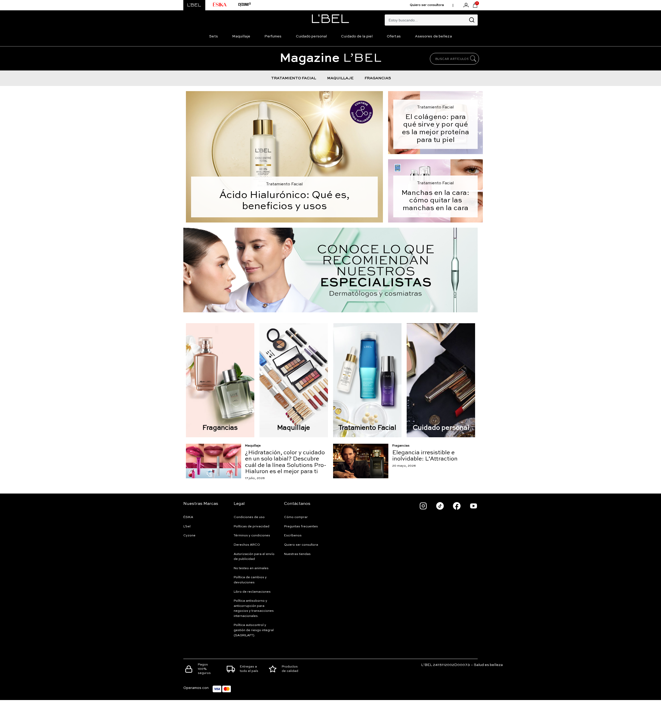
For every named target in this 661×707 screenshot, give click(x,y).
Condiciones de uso (249, 517)
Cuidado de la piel (357, 36)
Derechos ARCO (247, 544)
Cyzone (189, 535)
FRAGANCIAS (378, 78)
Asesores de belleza (433, 36)
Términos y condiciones (252, 535)
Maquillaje (241, 36)
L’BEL (331, 58)
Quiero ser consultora (427, 5)
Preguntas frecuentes (301, 526)
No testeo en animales (251, 568)
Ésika (188, 517)
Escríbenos (293, 535)
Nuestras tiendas (297, 554)
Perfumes (273, 36)
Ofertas (394, 36)
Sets (213, 36)
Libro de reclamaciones (252, 591)
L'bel (187, 526)
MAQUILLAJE (340, 78)
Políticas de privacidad (251, 526)
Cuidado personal (311, 36)
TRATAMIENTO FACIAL (293, 78)
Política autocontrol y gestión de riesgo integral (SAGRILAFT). (254, 630)
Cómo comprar (296, 517)
